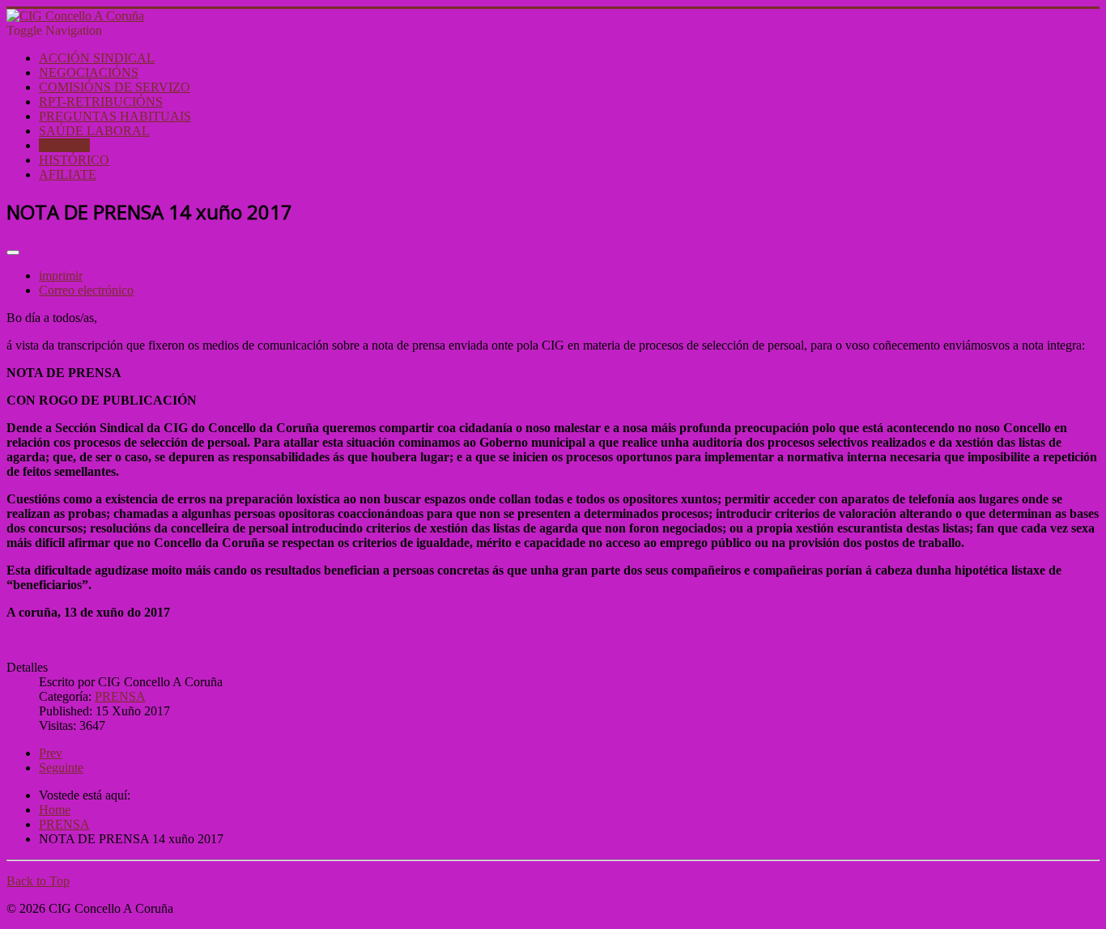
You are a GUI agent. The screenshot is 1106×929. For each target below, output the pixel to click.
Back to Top (38, 881)
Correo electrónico (86, 290)
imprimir (61, 275)
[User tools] (12, 252)
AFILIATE (67, 174)
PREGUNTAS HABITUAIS (115, 116)
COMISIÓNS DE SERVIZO (114, 87)
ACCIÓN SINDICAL (97, 58)
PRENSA (64, 145)
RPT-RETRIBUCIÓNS (101, 101)
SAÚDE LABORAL (94, 131)
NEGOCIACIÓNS (88, 72)
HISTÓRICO (74, 160)
